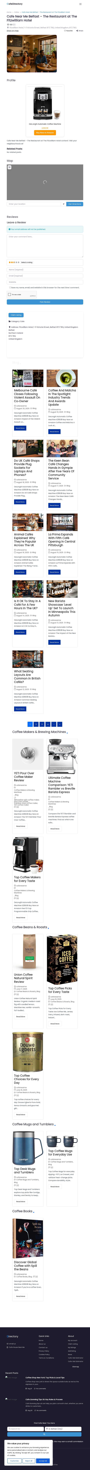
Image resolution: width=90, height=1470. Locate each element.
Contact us (43, 1347)
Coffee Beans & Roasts (26, 991)
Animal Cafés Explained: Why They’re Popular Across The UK (25, 539)
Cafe (22, 321)
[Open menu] (80, 4)
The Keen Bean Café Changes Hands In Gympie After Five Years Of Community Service (61, 470)
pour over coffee (21, 801)
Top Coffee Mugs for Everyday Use (60, 1153)
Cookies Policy (44, 1354)
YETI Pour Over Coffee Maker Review (24, 776)
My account (72, 1340)
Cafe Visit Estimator (75, 1358)
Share (81, 31)
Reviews (12, 217)
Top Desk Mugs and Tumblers (24, 1170)
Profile (11, 80)
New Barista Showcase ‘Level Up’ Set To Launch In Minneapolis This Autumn (61, 608)
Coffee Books (22, 1277)
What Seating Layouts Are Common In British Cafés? (27, 676)
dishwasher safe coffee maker (26, 800)
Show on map (13, 30)
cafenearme (21, 406)
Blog (34, 408)
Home (9, 12)
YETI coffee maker (21, 805)
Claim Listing (16, 315)
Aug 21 (30, 1389)
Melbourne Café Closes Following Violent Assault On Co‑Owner (27, 395)
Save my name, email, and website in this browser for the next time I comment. (45, 287)
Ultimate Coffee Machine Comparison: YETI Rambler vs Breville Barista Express (61, 785)
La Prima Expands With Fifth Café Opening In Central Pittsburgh (61, 539)
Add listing (72, 1351)
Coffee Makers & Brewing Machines (24, 791)
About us (42, 1344)
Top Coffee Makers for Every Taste (27, 879)
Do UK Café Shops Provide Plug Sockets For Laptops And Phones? (27, 468)
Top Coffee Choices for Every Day (26, 1079)
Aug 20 (30, 1410)
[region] (28, 1453)
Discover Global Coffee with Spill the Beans (25, 1265)
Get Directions (74, 204)
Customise (14, 1461)
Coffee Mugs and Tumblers (27, 1180)
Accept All (43, 1461)
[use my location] (63, 204)
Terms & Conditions (46, 1358)
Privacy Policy (44, 1351)
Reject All (28, 1461)
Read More (20, 428)
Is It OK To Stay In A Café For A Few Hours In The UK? (27, 604)
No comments (41, 1389)
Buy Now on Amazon (45, 133)
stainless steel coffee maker (26, 803)
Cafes (16, 12)
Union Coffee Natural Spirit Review (23, 978)
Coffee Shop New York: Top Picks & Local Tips (45, 1377)
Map (10, 161)
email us (12, 1344)
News (70, 1354)
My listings (72, 1347)
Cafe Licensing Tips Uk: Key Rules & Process (44, 1399)
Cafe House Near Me (17, 1347)
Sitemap (75, 1367)
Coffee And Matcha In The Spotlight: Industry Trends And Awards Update (62, 397)
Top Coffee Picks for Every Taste (60, 990)
